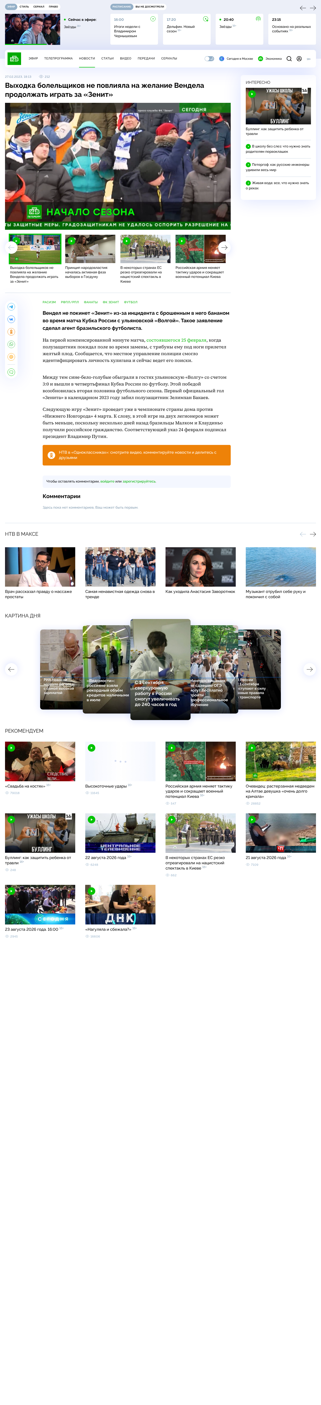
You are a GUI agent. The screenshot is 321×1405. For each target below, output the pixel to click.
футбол (131, 302)
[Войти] (299, 58)
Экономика (274, 58)
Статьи (107, 58)
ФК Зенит (111, 302)
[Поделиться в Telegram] (11, 306)
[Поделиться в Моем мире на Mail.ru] (11, 357)
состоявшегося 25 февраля (176, 340)
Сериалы (169, 58)
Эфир (33, 58)
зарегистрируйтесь (139, 482)
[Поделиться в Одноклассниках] (11, 332)
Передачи (146, 58)
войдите (107, 482)
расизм (49, 302)
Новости (87, 58)
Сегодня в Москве (240, 58)
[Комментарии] (11, 372)
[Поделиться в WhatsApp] (11, 344)
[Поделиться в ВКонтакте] (11, 319)
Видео (125, 58)
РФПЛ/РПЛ (70, 302)
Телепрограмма (58, 58)
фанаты (91, 302)
